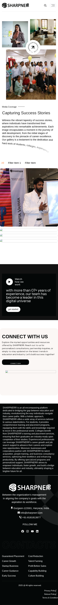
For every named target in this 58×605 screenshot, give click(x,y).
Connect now (15, 363)
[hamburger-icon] (53, 5)
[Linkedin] (37, 531)
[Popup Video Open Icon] (33, 47)
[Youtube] (32, 531)
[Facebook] (22, 531)
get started (13, 309)
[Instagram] (27, 531)
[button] (45, 5)
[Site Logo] (15, 5)
